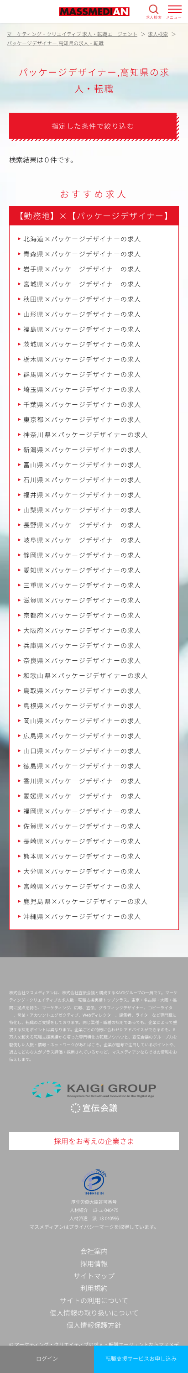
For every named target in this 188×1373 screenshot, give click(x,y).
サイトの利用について (94, 1300)
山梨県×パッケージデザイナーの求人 (82, 509)
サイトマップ (94, 1275)
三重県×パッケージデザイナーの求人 (82, 585)
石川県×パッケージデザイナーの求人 (82, 479)
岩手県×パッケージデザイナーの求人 (82, 268)
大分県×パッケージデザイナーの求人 (82, 871)
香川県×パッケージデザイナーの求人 (82, 780)
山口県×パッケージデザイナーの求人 (82, 750)
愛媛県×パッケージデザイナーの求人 (82, 795)
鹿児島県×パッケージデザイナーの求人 (85, 901)
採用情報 (94, 1263)
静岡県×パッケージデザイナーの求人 (82, 554)
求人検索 (154, 17)
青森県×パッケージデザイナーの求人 (82, 253)
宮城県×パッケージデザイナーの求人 (82, 283)
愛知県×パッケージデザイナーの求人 (82, 569)
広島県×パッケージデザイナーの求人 (82, 735)
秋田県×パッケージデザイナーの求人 (82, 298)
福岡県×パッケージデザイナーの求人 (82, 810)
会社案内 (94, 1251)
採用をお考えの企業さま (94, 1140)
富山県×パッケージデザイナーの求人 (82, 464)
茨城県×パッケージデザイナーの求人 (82, 344)
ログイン (47, 1358)
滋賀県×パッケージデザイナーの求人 (82, 600)
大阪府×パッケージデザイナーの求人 (82, 630)
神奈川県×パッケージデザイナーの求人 (85, 434)
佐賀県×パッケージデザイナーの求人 (82, 825)
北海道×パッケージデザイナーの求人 (82, 238)
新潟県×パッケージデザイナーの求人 (82, 449)
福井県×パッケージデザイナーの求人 (82, 494)
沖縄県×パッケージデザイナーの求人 (82, 916)
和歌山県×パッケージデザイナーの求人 (85, 675)
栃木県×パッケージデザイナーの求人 (82, 359)
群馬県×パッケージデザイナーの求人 (82, 374)
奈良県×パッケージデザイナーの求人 (82, 660)
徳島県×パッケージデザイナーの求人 (82, 765)
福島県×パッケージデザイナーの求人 (82, 329)
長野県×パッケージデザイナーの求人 (82, 524)
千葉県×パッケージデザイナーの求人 (82, 404)
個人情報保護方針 (94, 1325)
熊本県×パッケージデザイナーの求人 (82, 856)
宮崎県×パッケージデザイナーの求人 (82, 886)
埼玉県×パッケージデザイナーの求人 (82, 389)
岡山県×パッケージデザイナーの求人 (82, 720)
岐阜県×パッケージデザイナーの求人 (82, 539)
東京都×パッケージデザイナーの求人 (82, 419)
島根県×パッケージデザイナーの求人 (82, 705)
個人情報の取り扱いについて (94, 1312)
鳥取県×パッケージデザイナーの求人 (82, 690)
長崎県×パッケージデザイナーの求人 (82, 841)
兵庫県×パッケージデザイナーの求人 (82, 645)
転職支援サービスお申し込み (141, 1358)
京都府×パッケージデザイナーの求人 (82, 615)
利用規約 (94, 1288)
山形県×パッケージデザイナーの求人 (82, 313)
